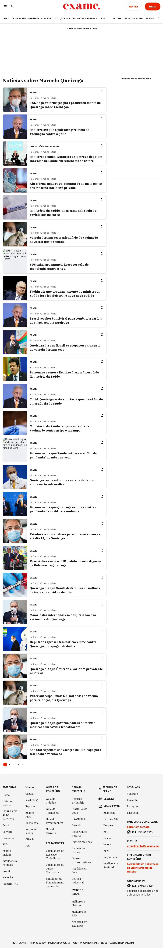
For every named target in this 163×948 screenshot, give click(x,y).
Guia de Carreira (51, 831)
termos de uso (38, 943)
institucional (19, 943)
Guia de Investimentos (54, 820)
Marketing (31, 800)
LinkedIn (132, 800)
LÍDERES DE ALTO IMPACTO (10, 815)
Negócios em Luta (79, 870)
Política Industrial (78, 880)
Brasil (6, 825)
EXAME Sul (78, 819)
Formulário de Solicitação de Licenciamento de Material (143, 867)
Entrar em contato (138, 826)
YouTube (132, 793)
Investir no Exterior (78, 850)
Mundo (29, 787)
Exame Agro (29, 814)
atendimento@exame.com (143, 846)
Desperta (108, 825)
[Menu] (5, 6)
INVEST (6, 18)
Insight (48, 18)
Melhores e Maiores (78, 903)
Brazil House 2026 (79, 810)
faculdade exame (110, 789)
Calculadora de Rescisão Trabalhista (55, 854)
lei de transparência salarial (117, 943)
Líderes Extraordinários (81, 860)
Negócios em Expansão (79, 923)
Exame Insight (7, 852)
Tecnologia (32, 822)
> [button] (22, 764)
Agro (106, 850)
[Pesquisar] (12, 6)
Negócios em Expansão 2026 (27, 18)
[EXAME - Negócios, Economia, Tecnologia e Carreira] (81, 6)
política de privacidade (85, 943)
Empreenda (110, 857)
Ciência (29, 839)
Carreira (8, 831)
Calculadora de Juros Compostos (55, 868)
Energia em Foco (82, 841)
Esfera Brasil (52, 146)
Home (6, 795)
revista (108, 798)
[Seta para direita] (155, 18)
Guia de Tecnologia (52, 810)
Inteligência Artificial (85, 18)
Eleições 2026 (62, 18)
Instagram (133, 806)
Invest (6, 871)
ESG (103, 18)
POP (27, 845)
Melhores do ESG (79, 913)
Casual (29, 793)
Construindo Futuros (79, 833)
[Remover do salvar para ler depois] (102, 92)
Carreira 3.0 (110, 819)
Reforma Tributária (78, 800)
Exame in (109, 812)
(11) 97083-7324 (142, 885)
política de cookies (59, 943)
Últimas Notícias (7, 803)
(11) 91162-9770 (142, 832)
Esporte (30, 806)
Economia (8, 838)
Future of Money (31, 831)
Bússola (76, 825)
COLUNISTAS (10, 883)
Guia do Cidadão (51, 800)
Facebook (132, 812)
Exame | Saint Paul (134, 18)
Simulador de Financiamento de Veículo (55, 882)
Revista (117, 18)
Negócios (8, 877)
